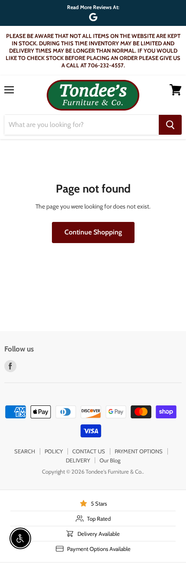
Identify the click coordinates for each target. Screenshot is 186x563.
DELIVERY (78, 460)
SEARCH (24, 451)
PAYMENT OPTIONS (139, 451)
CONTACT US (88, 451)
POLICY (54, 451)
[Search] (170, 125)
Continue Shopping (93, 232)
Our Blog (109, 460)
